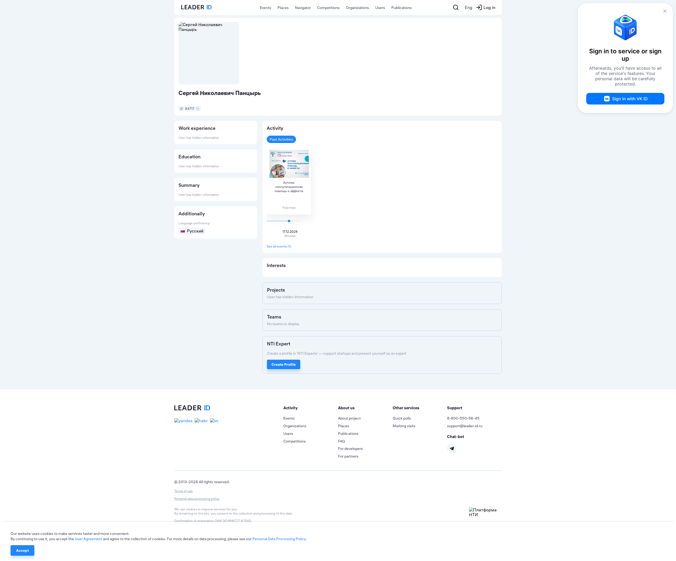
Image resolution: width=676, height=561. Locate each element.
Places (283, 7)
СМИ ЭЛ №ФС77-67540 (232, 521)
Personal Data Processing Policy (279, 538)
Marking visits (404, 426)
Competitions (328, 7)
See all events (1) (279, 246)
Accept (22, 550)
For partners (348, 456)
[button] (310, 408)
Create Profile (283, 364)
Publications (401, 7)
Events (265, 7)
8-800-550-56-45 (463, 418)
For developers (350, 448)
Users (380, 7)
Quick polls (402, 418)
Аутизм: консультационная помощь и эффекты (289, 186)
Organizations (357, 7)
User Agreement (88, 538)
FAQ (341, 441)
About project (349, 418)
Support (454, 407)
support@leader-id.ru (464, 426)
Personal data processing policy (196, 499)
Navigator (303, 7)
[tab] (310, 408)
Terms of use (183, 491)
